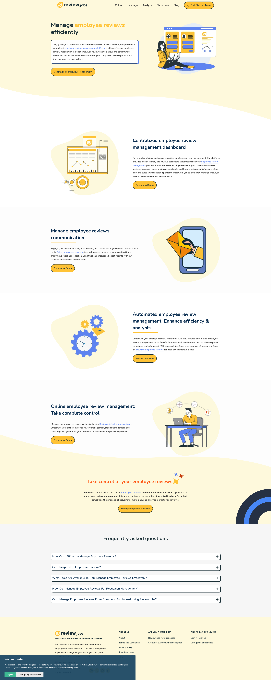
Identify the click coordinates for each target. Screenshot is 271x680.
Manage (133, 5)
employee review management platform (85, 48)
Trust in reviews (126, 652)
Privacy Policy (125, 647)
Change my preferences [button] (29, 674)
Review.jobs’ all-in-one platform (115, 424)
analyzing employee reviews (150, 349)
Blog (176, 5)
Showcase (163, 5)
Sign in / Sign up (198, 637)
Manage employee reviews (135, 508)
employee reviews (131, 492)
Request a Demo (145, 185)
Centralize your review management (73, 71)
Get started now (201, 5)
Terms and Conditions (129, 642)
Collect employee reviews (70, 252)
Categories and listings (202, 642)
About (122, 637)
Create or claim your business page (165, 642)
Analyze (147, 5)
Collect (119, 5)
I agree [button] (10, 674)
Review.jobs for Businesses (161, 637)
